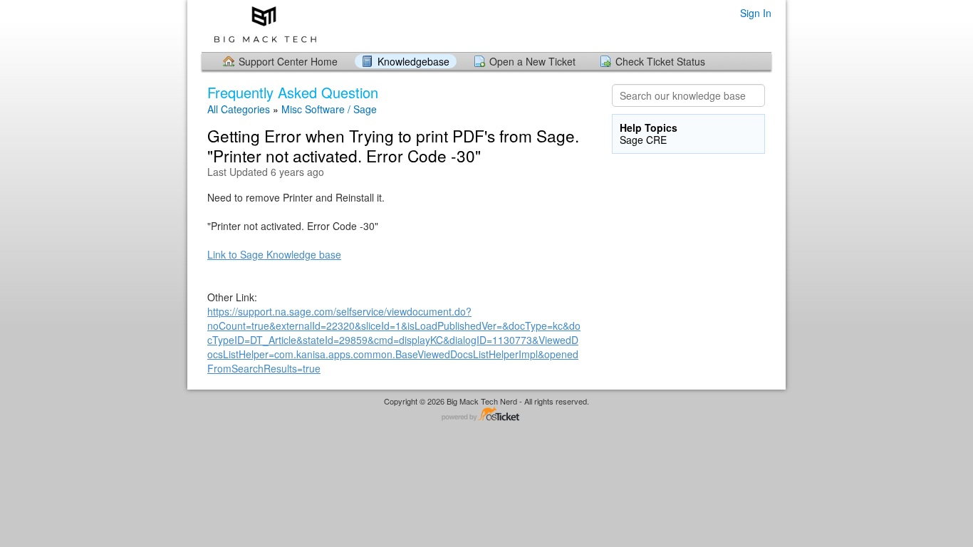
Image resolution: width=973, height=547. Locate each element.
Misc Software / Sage (329, 109)
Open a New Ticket (532, 61)
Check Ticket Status (660, 61)
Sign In (755, 13)
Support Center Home (288, 61)
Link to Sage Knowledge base (274, 254)
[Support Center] (262, 25)
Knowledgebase (413, 61)
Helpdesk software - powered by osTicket (486, 415)
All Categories (238, 109)
